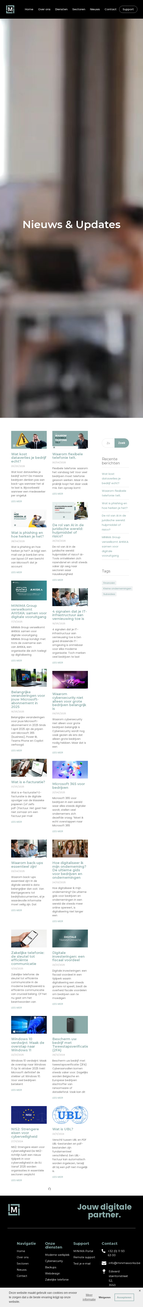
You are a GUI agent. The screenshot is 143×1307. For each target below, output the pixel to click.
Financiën (109, 583)
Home (29, 9)
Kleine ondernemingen (117, 588)
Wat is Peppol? (24, 1212)
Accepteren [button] (124, 1297)
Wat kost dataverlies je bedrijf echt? (28, 458)
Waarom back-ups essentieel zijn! (27, 865)
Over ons (44, 9)
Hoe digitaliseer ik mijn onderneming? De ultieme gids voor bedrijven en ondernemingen (69, 870)
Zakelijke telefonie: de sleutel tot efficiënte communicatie (27, 958)
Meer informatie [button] (89, 1297)
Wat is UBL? (62, 1129)
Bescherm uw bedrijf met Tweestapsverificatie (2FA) (70, 1044)
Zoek (121, 443)
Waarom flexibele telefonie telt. (67, 456)
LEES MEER (16, 501)
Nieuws (95, 9)
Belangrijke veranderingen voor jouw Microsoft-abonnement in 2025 (28, 699)
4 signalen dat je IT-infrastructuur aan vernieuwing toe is (69, 615)
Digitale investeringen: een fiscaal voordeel (68, 956)
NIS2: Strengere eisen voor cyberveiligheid (25, 1133)
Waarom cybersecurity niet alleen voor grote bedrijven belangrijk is (69, 701)
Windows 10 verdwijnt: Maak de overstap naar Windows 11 (27, 1044)
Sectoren (78, 9)
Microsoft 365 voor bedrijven (68, 786)
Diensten (61, 9)
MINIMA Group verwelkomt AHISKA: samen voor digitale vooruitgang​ (29, 611)
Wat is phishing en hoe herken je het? (27, 535)
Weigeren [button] (105, 1297)
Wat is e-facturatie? (28, 782)
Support (128, 9)
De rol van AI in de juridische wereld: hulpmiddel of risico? (68, 530)
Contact (111, 9)
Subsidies (109, 594)
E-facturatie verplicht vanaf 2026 (70, 1214)
